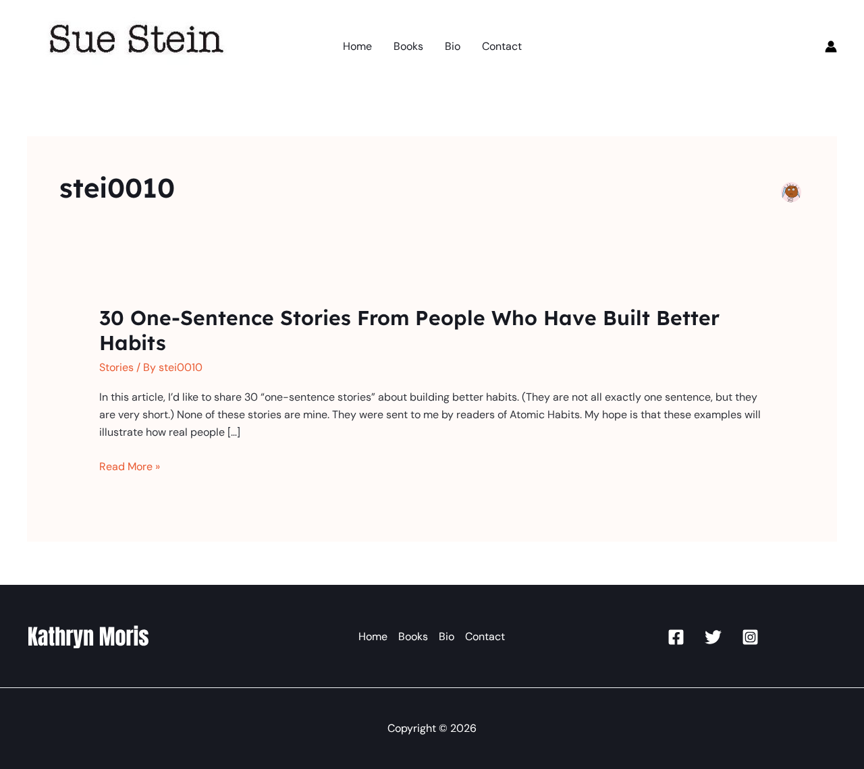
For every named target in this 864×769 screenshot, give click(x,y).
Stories (116, 367)
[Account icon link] (831, 46)
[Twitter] (713, 637)
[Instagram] (750, 637)
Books (413, 636)
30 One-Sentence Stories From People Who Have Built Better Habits (409, 330)
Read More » (129, 467)
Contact (485, 636)
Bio (446, 636)
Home (372, 636)
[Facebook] (676, 637)
